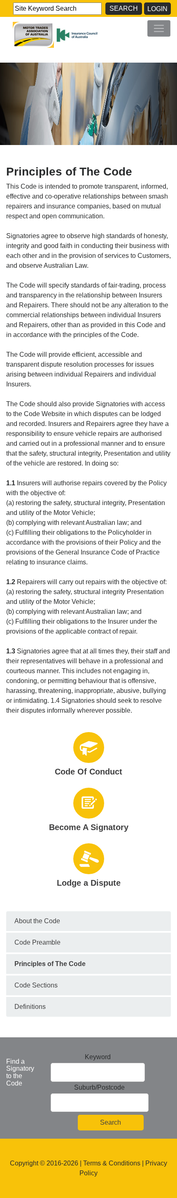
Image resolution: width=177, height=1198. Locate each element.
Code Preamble (37, 942)
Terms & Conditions (111, 1163)
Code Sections (36, 985)
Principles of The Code (50, 963)
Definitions (30, 1006)
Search (123, 8)
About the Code (37, 920)
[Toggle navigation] (158, 28)
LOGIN (157, 8)
